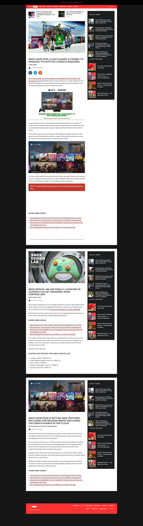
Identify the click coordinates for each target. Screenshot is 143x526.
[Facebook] (107, 6)
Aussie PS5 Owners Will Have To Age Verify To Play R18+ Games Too (103, 21)
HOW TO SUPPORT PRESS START (71, 2)
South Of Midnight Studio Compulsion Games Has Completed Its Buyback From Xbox (45, 14)
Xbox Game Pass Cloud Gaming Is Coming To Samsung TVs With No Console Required (55, 220)
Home (40, 6)
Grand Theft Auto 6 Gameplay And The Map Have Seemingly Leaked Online (102, 46)
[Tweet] (35, 73)
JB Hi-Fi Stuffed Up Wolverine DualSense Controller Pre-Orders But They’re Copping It (103, 54)
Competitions (62, 6)
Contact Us (95, 508)
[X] (109, 6)
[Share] (30, 73)
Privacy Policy (103, 508)
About (88, 508)
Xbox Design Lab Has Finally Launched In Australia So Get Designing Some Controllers (56, 218)
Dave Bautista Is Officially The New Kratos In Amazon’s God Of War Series (104, 29)
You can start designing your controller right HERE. (65, 309)
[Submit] (40, 73)
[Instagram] (111, 6)
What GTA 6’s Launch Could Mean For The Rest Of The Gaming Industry (104, 37)
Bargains (55, 6)
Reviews (49, 6)
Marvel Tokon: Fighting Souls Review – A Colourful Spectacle (104, 76)
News (44, 6)
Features (69, 6)
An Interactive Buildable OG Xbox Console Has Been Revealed (75, 13)
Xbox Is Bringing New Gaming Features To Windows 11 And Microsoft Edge (52, 227)
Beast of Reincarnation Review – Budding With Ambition (104, 85)
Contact (75, 6)
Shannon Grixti (34, 67)
